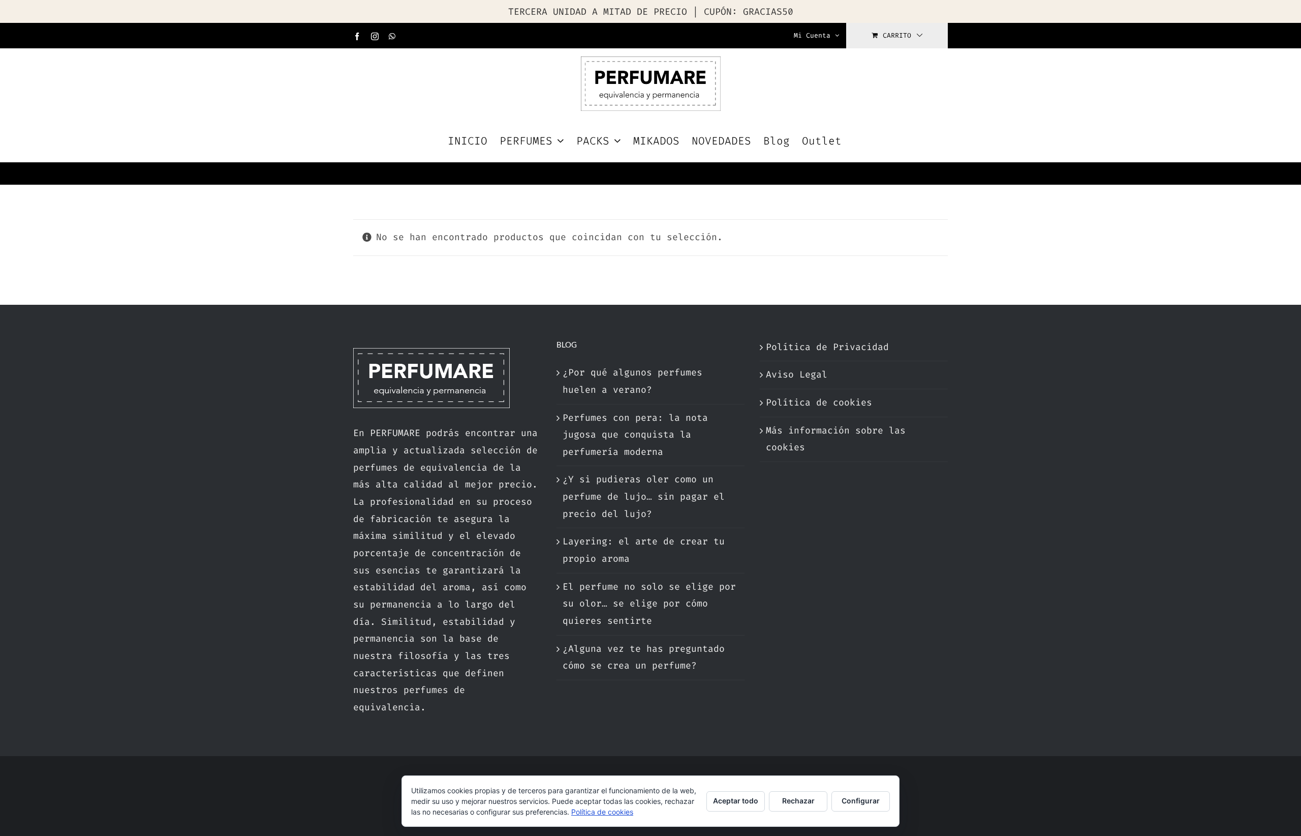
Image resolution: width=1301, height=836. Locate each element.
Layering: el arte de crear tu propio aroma (644, 550)
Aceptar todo (735, 800)
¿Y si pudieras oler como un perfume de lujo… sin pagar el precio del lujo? (644, 496)
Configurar (861, 800)
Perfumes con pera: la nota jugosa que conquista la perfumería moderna (635, 435)
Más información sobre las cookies (836, 439)
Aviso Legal (796, 374)
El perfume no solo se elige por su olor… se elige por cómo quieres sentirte (649, 604)
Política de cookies (819, 402)
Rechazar (798, 800)
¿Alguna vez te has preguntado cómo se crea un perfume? (644, 657)
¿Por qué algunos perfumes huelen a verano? (632, 381)
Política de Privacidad (827, 347)
